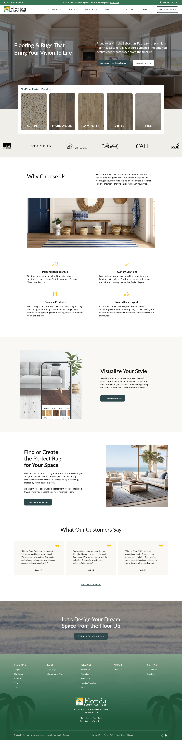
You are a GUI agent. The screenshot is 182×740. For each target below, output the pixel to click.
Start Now (114, 2)
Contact (145, 9)
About (108, 9)
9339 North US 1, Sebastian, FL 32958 (91, 709)
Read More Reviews (91, 584)
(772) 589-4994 (91, 712)
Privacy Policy (109, 735)
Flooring (53, 9)
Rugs (72, 9)
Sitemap (130, 735)
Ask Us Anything (167, 9)
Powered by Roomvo (61, 735)
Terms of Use (97, 735)
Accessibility (120, 735)
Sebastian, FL (170, 2)
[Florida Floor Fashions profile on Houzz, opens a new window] (166, 735)
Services (90, 9)
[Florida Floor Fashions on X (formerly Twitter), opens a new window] (162, 735)
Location (127, 9)
